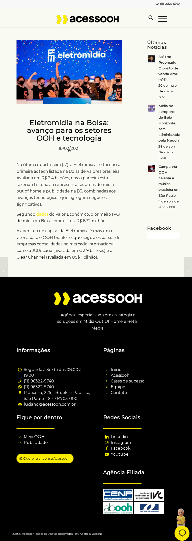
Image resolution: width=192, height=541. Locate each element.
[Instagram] (107, 442)
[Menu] (160, 18)
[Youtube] (107, 454)
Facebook (120, 448)
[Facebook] (107, 448)
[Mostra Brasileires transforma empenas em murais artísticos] (188, 270)
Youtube (119, 454)
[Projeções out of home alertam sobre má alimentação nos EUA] (4, 270)
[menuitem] (148, 18)
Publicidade (36, 442)
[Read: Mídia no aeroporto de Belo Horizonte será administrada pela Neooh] (151, 108)
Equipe (118, 386)
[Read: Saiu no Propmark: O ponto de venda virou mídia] (151, 58)
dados (42, 214)
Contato (119, 392)
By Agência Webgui (88, 534)
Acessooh (120, 375)
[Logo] (96, 22)
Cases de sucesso (127, 381)
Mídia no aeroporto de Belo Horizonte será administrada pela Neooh (169, 123)
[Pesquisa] (148, 18)
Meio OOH (34, 436)
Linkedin (119, 436)
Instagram (121, 442)
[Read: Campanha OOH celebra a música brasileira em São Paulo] (151, 168)
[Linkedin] (107, 437)
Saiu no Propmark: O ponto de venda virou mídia (168, 68)
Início (116, 369)
